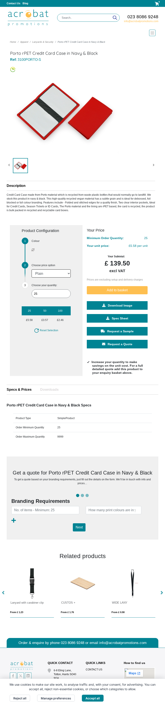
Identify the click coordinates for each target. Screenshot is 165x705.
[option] (32, 593)
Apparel (24, 42)
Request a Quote (119, 344)
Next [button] (161, 593)
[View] (20, 165)
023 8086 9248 (142, 16)
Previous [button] (3, 593)
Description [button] (16, 186)
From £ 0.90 (118, 612)
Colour (36, 241)
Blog (25, 3)
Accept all (93, 698)
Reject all (19, 698)
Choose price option (43, 265)
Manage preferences (56, 698)
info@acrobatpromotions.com (141, 21)
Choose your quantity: (44, 285)
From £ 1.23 (16, 612)
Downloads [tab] (49, 389)
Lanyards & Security (42, 42)
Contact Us (13, 3)
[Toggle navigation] (83, 33)
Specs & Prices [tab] (19, 389)
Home (13, 42)
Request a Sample (120, 331)
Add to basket (117, 290)
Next (79, 527)
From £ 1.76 (67, 612)
